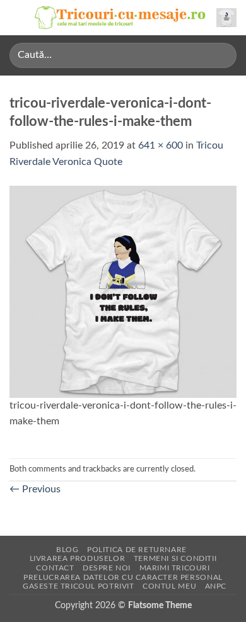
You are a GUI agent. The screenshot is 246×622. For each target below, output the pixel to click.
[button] (17, 17)
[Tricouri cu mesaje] (120, 18)
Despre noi (107, 568)
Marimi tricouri (174, 568)
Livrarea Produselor (78, 558)
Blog (67, 549)
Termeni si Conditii (175, 558)
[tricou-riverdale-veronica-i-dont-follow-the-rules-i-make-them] (123, 291)
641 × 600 (160, 145)
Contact (55, 568)
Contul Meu (169, 586)
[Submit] (221, 55)
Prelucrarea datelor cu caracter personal (122, 577)
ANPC (215, 586)
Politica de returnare (137, 549)
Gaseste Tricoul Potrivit (78, 586)
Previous (35, 489)
